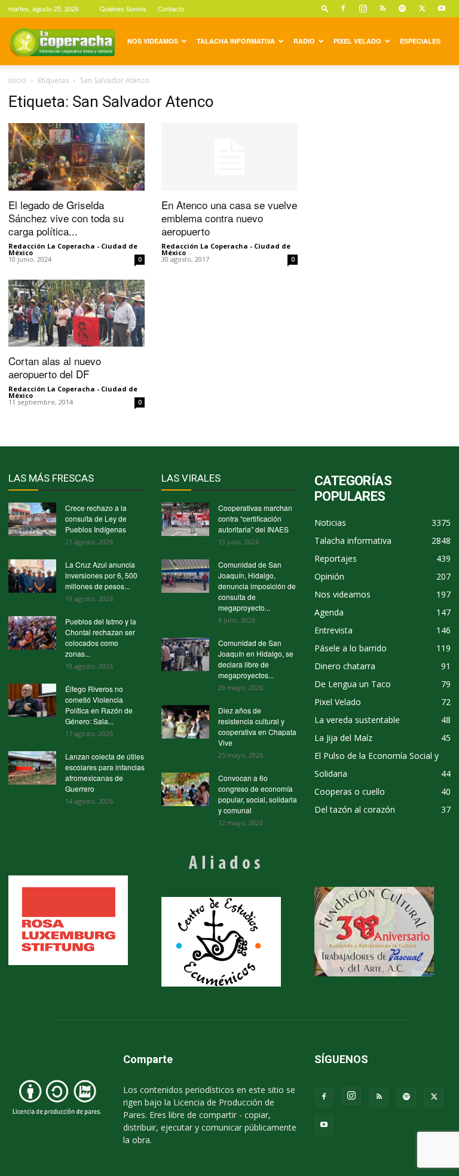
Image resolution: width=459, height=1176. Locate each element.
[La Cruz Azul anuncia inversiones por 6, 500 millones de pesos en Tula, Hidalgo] (32, 576)
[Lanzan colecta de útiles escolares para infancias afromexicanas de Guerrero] (32, 768)
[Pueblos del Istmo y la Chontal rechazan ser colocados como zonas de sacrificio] (32, 633)
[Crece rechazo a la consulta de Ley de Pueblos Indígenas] (32, 519)
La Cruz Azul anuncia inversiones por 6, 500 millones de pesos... (101, 575)
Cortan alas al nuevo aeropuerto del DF (54, 367)
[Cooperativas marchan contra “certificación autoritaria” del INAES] (185, 519)
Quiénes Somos (123, 8)
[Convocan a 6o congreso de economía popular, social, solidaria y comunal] (185, 789)
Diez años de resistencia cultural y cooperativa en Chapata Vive (257, 726)
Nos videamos (152, 40)
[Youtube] (442, 8)
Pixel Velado (357, 40)
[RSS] (382, 8)
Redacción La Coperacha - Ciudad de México (72, 249)
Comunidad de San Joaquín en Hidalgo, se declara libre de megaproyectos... (255, 659)
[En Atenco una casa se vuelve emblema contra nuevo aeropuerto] (229, 157)
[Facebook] (343, 8)
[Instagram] (363, 8)
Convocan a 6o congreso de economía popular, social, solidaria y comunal (257, 794)
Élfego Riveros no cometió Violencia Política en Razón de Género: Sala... (99, 705)
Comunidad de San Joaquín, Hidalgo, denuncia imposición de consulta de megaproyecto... (257, 585)
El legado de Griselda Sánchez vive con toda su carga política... (66, 217)
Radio (304, 40)
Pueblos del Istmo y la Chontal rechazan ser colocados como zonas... (100, 637)
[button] (325, 8)
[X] (422, 8)
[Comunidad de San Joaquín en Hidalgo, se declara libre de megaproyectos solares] (185, 654)
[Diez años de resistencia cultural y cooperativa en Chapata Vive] (185, 722)
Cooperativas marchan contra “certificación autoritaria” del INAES (255, 518)
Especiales (420, 40)
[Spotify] (402, 8)
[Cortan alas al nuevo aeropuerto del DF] (76, 313)
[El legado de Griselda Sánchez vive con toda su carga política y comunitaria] (76, 157)
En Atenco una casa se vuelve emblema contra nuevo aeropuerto (229, 217)
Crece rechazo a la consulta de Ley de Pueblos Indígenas (96, 518)
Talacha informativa (236, 40)
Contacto (171, 8)
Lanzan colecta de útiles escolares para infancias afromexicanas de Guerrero (105, 772)
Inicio (17, 80)
